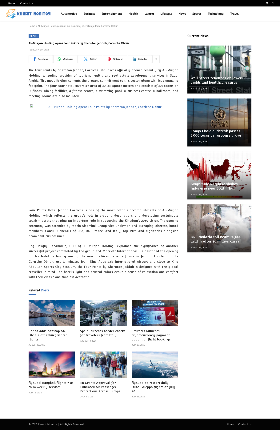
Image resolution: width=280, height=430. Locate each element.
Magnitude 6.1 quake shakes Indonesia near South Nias (214, 186)
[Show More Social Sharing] (156, 59)
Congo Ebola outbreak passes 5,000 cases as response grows (216, 133)
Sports (196, 13)
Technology (216, 13)
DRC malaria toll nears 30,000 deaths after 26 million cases (216, 239)
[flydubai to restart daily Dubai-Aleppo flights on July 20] (155, 365)
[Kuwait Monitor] (28, 14)
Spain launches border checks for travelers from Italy (102, 333)
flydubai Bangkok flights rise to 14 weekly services (51, 385)
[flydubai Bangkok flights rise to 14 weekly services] (52, 365)
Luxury (149, 13)
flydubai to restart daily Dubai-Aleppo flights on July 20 (153, 387)
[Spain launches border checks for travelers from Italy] (103, 313)
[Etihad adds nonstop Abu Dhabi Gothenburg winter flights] (52, 313)
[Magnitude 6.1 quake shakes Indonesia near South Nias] (219, 175)
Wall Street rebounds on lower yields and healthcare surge (216, 80)
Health (133, 13)
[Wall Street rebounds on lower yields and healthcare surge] (219, 70)
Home (11, 3)
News (182, 13)
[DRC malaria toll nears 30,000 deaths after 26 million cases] (219, 228)
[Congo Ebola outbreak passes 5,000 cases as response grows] (219, 122)
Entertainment (112, 13)
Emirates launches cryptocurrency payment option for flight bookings (151, 335)
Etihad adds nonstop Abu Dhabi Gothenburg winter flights (48, 335)
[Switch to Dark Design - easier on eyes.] (272, 3)
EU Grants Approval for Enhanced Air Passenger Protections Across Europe (100, 387)
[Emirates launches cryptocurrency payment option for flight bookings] (155, 313)
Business (89, 13)
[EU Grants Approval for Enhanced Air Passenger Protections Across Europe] (103, 365)
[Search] (267, 3)
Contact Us (26, 3)
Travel (234, 13)
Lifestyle (166, 13)
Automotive (69, 13)
